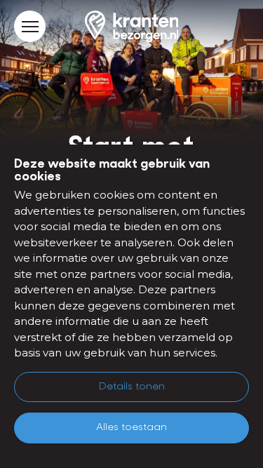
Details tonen (132, 387)
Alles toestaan (131, 427)
